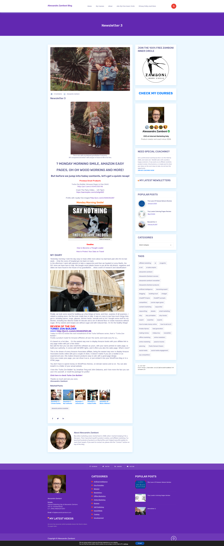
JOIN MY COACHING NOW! (146, 170)
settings (126, 544)
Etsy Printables (99, 485)
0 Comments (58, 94)
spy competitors (144, 355)
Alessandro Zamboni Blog (60, 5)
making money (144, 333)
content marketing (145, 307)
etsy (140, 315)
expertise (150, 320)
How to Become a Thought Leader (90, 248)
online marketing (144, 342)
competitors (143, 302)
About (110, 6)
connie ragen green (157, 302)
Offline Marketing (100, 496)
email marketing (164, 311)
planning (142, 346)
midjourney (156, 333)
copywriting (143, 311)
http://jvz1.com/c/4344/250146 (90, 186)
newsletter (167, 333)
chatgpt (164, 293)
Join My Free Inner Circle (126, 6)
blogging (142, 293)
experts (159, 320)
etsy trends (163, 315)
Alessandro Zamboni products (149, 285)
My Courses (100, 6)
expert (141, 320)
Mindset (96, 489)
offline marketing (144, 337)
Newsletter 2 (152, 222)
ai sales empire (151, 267)
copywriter (158, 307)
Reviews (96, 503)
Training (96, 514)
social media (143, 350)
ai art (141, 267)
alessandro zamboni (145, 272)
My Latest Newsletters (155, 180)
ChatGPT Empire (144, 298)
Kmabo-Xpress (144, 328)
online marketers (159, 337)
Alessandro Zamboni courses (148, 276)
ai (155, 263)
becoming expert (161, 289)
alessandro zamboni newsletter (60, 408)
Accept (140, 543)
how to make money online (148, 324)
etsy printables (151, 315)
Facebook (94, 466)
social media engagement (159, 350)
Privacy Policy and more (147, 6)
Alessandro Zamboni (73, 94)
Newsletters (98, 492)
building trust (153, 293)
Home (90, 6)
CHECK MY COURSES (156, 93)
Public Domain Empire (156, 346)
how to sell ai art (165, 324)
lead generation (158, 328)
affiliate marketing (145, 263)
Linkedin (119, 466)
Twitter (107, 466)
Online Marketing (99, 500)
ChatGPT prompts (159, 298)
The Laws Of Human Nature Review (159, 201)
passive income (159, 342)
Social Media (98, 511)
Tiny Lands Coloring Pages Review (159, 211)
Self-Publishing (99, 507)
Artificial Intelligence (101, 482)
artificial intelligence (146, 289)
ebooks (153, 311)
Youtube (131, 466)
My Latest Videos (61, 518)
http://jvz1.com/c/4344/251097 (102, 198)
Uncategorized (99, 518)
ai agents (163, 263)
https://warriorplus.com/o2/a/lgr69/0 (90, 192)
